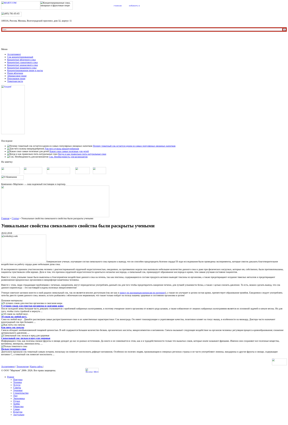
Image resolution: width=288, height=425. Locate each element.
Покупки (17, 379)
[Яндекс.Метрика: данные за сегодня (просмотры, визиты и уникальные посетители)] (92, 370)
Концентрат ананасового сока (22, 65)
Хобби (16, 404)
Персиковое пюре (16, 78)
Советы (17, 387)
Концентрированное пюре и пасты (25, 70)
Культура (17, 412)
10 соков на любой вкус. (14, 316)
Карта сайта (36, 366)
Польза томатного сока (13, 349)
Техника (17, 382)
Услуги (16, 385)
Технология (22, 366)
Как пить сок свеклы (12, 327)
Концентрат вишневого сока (21, 67)
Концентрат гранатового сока (22, 62)
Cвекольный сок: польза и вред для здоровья (25, 338)
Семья (16, 409)
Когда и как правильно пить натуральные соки (82, 154)
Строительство (20, 393)
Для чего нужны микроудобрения (62, 148)
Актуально (18, 414)
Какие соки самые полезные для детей (69, 151)
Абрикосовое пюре (17, 76)
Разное (10, 377)
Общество (18, 406)
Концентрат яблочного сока (21, 59)
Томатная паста (15, 81)
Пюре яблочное (15, 73)
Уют (15, 395)
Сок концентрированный (20, 57)
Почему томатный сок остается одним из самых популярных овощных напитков (134, 146)
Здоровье (17, 390)
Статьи (15, 218)
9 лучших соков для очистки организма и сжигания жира (32, 306)
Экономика (19, 398)
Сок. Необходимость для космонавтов (68, 156)
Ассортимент (14, 54)
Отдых (16, 401)
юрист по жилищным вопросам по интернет (142, 292)
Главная (5, 218)
